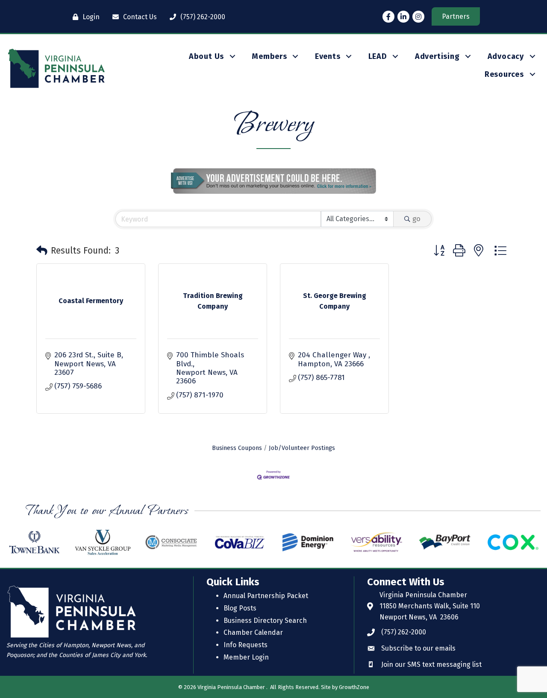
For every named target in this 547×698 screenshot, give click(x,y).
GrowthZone (354, 687)
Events (328, 56)
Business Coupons (237, 448)
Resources (504, 74)
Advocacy (506, 56)
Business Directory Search (265, 620)
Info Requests (246, 645)
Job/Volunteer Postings (302, 448)
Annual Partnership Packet (266, 596)
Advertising (437, 56)
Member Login (246, 657)
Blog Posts (240, 608)
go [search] (416, 218)
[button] (41, 251)
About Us (206, 56)
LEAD (377, 56)
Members (269, 56)
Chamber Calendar (253, 632)
